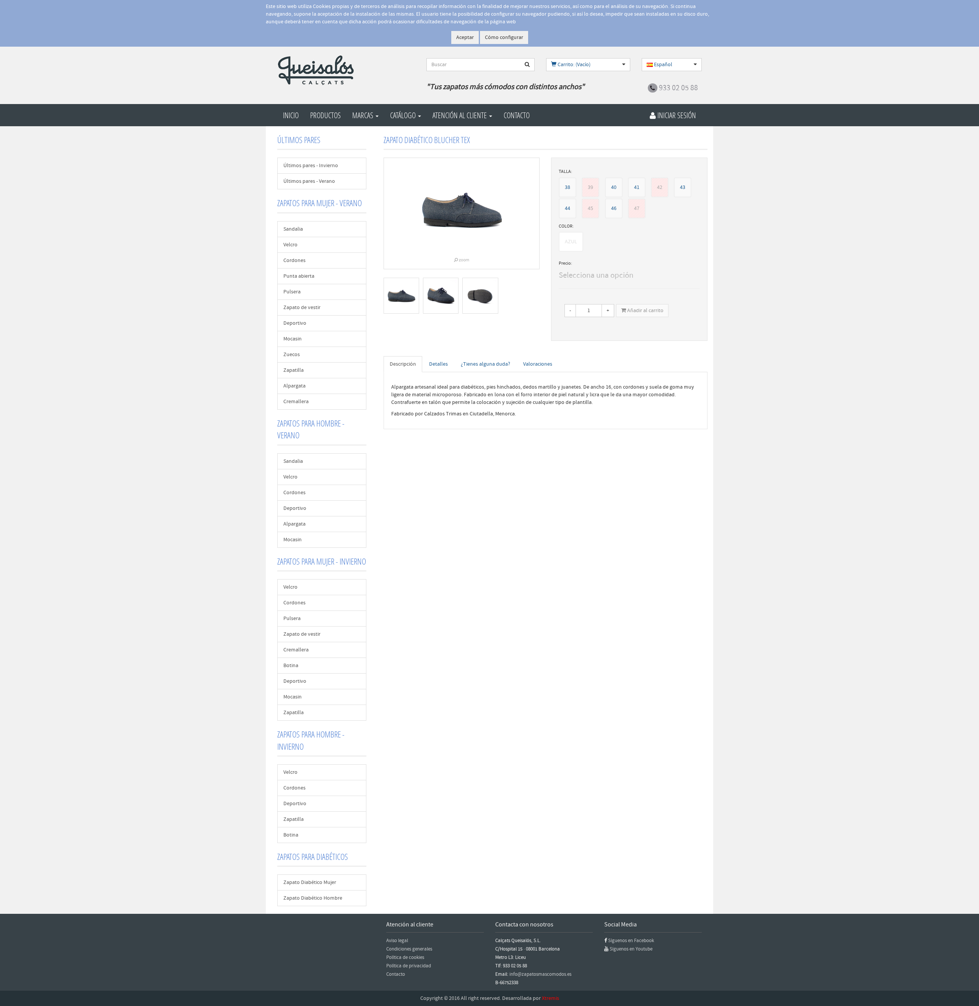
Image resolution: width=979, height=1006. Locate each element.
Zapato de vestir (301, 307)
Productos (325, 115)
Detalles (438, 364)
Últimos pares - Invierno (310, 165)
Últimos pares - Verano (309, 181)
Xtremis (550, 998)
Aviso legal (397, 941)
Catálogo (403, 115)
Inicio (291, 115)
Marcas (363, 115)
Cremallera (296, 401)
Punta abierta (298, 276)
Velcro (290, 244)
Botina (290, 665)
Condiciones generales (409, 949)
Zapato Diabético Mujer (309, 882)
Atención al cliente (460, 115)
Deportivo (294, 323)
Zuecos (291, 354)
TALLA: (565, 171)
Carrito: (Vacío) (573, 64)
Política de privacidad (408, 966)
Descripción (403, 364)
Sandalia (293, 229)
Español (662, 64)
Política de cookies (405, 957)
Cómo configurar (504, 37)
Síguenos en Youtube (631, 949)
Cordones (294, 260)
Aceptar (465, 37)
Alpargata (294, 386)
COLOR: (566, 226)
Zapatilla (293, 370)
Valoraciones (537, 364)
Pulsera (292, 291)
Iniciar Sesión (676, 115)
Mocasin (292, 338)
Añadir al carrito (645, 310)
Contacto (517, 115)
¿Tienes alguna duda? (485, 364)
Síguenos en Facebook (631, 941)
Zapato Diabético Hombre (312, 898)
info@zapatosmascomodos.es (540, 974)
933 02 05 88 (678, 88)
